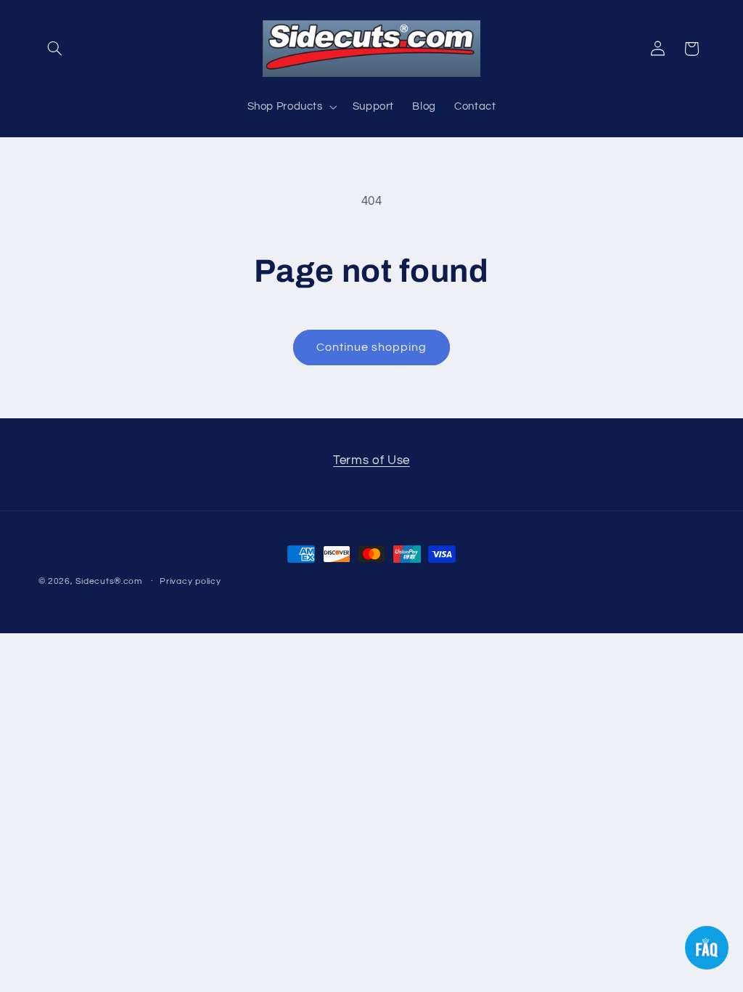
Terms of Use (371, 460)
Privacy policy (190, 581)
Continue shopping (371, 347)
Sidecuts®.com (108, 581)
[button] (55, 48)
